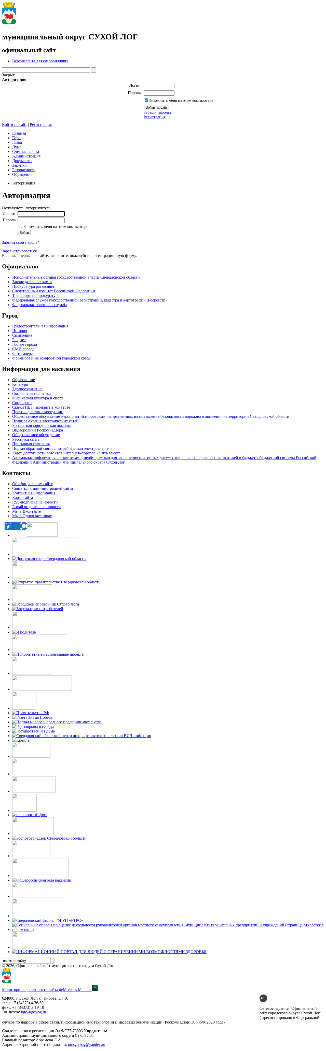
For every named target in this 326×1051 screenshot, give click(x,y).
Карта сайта (22, 497)
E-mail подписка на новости (36, 507)
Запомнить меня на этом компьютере (181, 100)
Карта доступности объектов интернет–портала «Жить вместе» (67, 453)
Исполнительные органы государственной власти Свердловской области (76, 277)
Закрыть (9, 75)
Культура (20, 384)
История (19, 330)
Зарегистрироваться (19, 251)
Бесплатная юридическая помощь (41, 425)
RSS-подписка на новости (35, 502)
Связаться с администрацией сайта (42, 488)
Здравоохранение (27, 389)
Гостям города (24, 344)
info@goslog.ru (33, 1012)
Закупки (19, 165)
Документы (22, 161)
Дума (16, 147)
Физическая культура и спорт (37, 398)
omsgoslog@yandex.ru (86, 1044)
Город (17, 138)
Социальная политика (31, 393)
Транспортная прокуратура (35, 295)
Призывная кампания (31, 444)
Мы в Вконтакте (26, 511)
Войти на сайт (14, 124)
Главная (19, 133)
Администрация (26, 156)
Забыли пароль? (157, 112)
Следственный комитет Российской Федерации (53, 291)
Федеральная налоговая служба (39, 305)
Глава (17, 142)
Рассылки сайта (25, 439)
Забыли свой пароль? (20, 242)
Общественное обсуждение (36, 435)
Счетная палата (25, 151)
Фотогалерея (23, 353)
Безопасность (23, 170)
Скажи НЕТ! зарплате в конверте (41, 407)
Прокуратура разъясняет (33, 286)
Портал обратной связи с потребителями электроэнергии (62, 448)
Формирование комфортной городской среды (51, 358)
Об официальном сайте (32, 484)
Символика (22, 335)
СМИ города (23, 349)
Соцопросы (22, 402)
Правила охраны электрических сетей (45, 421)
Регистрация (155, 117)
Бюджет (19, 340)
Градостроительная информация (40, 326)
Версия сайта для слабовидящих (40, 61)
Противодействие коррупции (37, 412)
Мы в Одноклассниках (32, 516)
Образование (23, 380)
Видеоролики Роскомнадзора (37, 430)
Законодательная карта (32, 282)
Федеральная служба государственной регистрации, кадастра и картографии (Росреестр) (89, 300)
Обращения (22, 174)
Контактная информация (33, 493)
